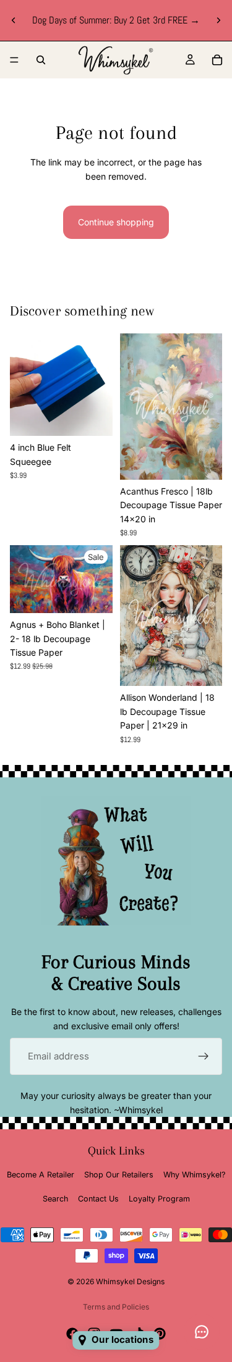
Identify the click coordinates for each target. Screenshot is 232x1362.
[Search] (40, 59)
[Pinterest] (159, 1333)
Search (55, 1198)
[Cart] (217, 59)
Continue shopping (116, 222)
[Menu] (14, 60)
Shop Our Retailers (118, 1174)
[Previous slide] (13, 20)
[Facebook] (72, 1333)
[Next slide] (218, 20)
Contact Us (98, 1198)
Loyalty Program (159, 1198)
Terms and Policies (116, 1306)
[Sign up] (204, 1056)
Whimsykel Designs (130, 1281)
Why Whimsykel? (194, 1174)
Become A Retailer (40, 1174)
